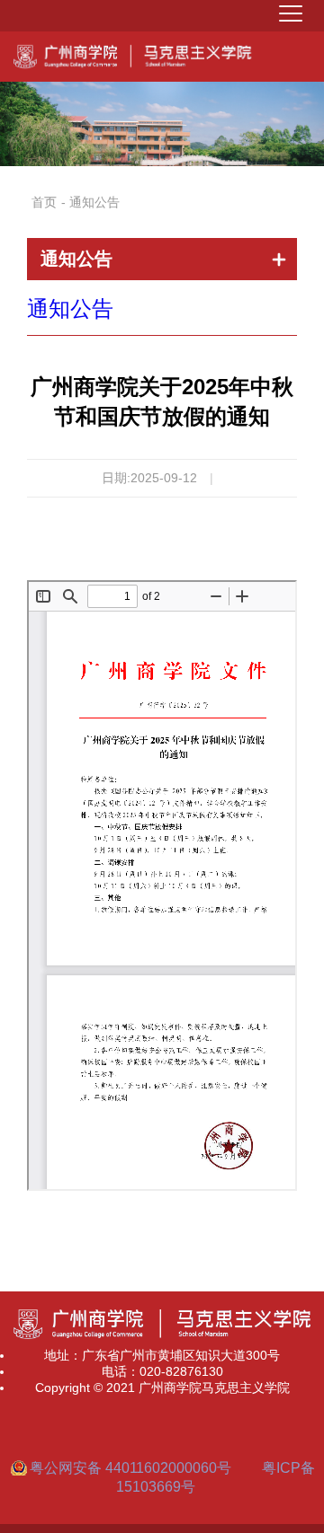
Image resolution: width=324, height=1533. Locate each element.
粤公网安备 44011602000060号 (132, 1468)
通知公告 (70, 308)
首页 (44, 202)
